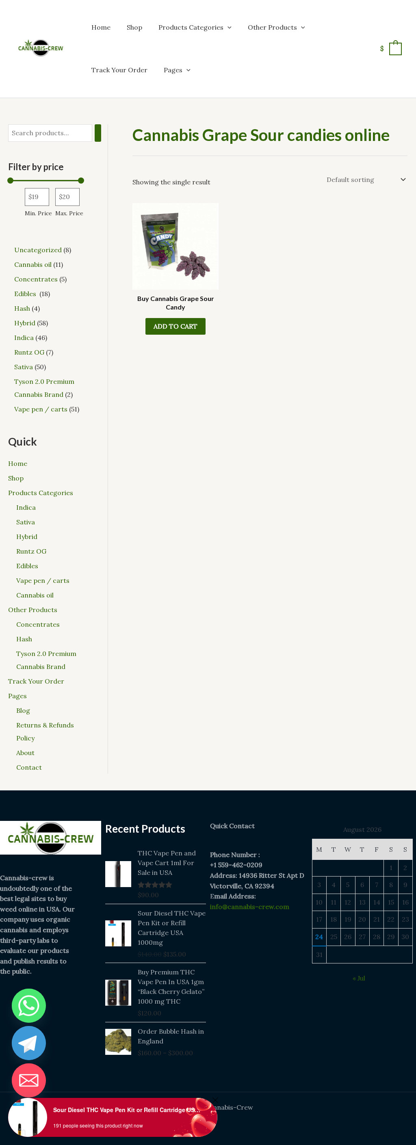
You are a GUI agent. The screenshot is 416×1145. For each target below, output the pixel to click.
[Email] (29, 1080)
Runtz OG (31, 551)
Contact (29, 767)
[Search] (98, 133)
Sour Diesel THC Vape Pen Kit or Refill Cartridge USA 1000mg (128, 1110)
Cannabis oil (35, 595)
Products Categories (190, 27)
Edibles (28, 566)
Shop (134, 27)
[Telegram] (29, 1043)
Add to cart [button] (175, 326)
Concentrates (38, 624)
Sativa (25, 522)
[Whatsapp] (29, 1006)
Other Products (272, 27)
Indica (26, 507)
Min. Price (38, 213)
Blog (23, 710)
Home (100, 27)
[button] (227, 27)
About (25, 753)
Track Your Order (119, 70)
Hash (24, 639)
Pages (173, 70)
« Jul (359, 978)
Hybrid (26, 536)
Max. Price (69, 213)
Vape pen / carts (42, 580)
